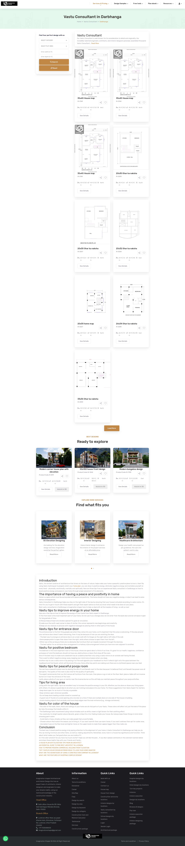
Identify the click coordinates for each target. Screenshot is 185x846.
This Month (84, 87)
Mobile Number (71, 33)
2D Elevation (72, 76)
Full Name (69, 23)
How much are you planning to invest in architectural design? (88, 92)
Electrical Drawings (107, 76)
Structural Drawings (106, 73)
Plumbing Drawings (75, 79)
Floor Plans (72, 73)
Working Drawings (88, 76)
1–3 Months (97, 87)
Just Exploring (111, 87)
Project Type (70, 53)
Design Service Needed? (74, 70)
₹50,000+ (71, 98)
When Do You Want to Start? (76, 84)
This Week (71, 87)
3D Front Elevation (87, 73)
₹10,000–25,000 (89, 95)
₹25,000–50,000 (106, 95)
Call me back (108, 109)
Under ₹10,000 (73, 95)
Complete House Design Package (98, 79)
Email (68, 43)
